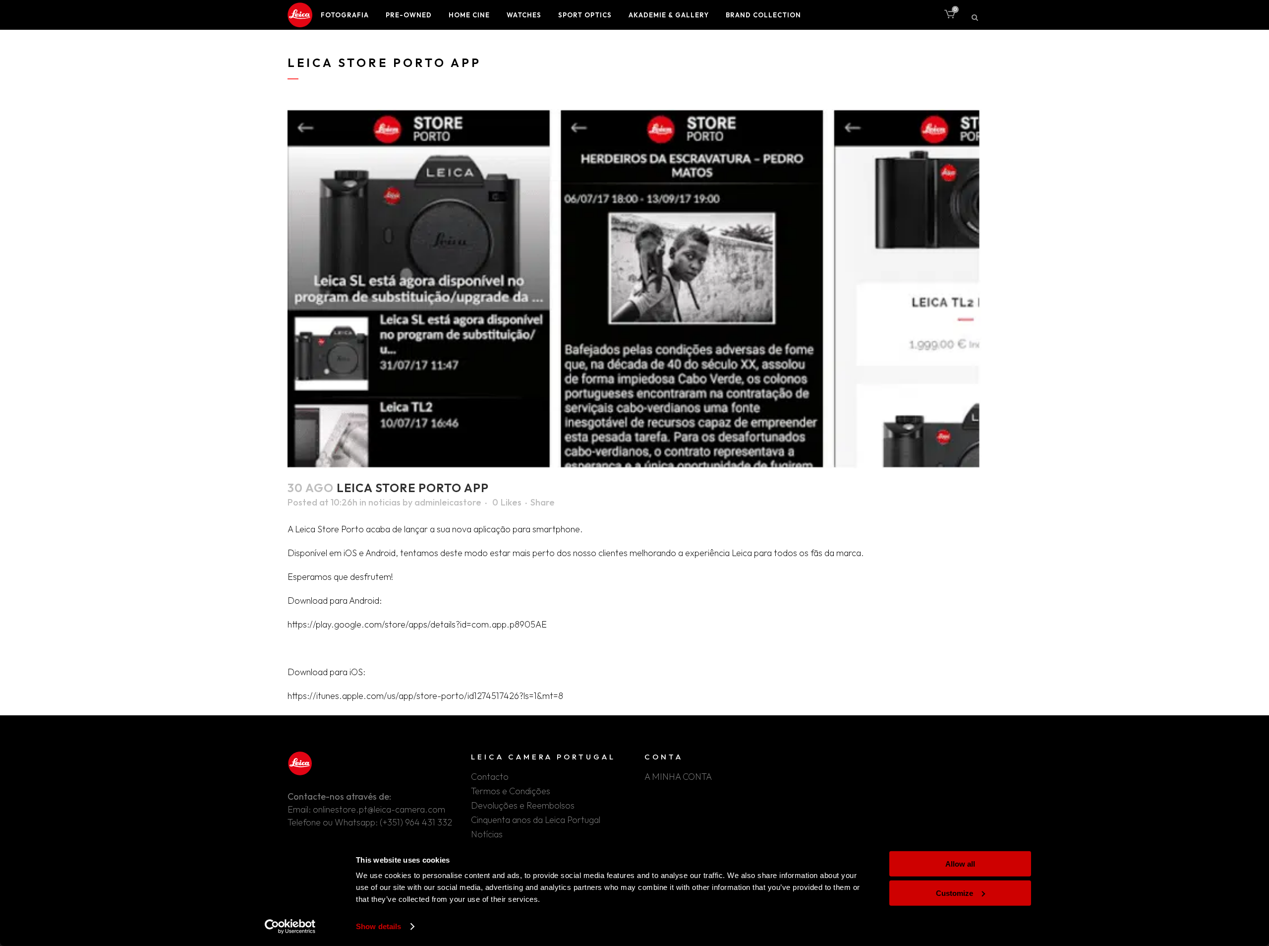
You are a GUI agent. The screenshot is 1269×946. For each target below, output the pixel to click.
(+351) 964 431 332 (416, 822)
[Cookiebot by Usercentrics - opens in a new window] (290, 926)
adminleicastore (447, 502)
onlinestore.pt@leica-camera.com (379, 809)
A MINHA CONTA (678, 777)
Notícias (487, 834)
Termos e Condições (510, 791)
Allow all (960, 864)
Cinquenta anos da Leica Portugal (535, 820)
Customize (954, 892)
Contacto (490, 777)
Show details (378, 926)
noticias (384, 502)
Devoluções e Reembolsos (523, 806)
